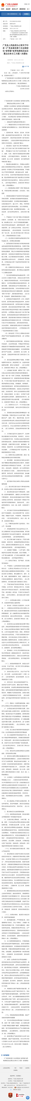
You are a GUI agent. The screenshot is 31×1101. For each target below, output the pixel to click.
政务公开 (15, 9)
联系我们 (18, 1075)
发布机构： (5, 26)
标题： (4, 31)
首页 (2, 9)
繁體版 (25, 4)
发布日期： (5, 28)
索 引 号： (5, 21)
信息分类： (5, 23)
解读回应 (23, 9)
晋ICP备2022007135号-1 (22, 1085)
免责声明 (12, 1075)
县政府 (8, 9)
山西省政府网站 (6, 1068)
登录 (29, 4)
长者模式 (26, 14)
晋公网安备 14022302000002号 (22, 1087)
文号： (4, 39)
